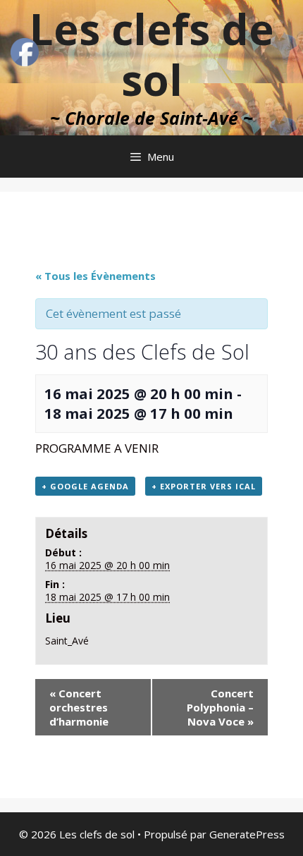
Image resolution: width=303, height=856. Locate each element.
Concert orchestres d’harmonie (79, 707)
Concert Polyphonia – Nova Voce (220, 707)
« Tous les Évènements (95, 276)
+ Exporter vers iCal (204, 486)
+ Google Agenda (85, 486)
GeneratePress (247, 834)
